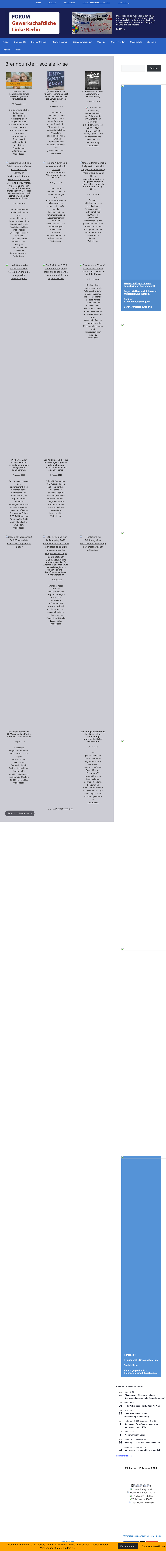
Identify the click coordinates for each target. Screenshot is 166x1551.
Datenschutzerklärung (153, 1546)
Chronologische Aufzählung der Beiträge (142, 1536)
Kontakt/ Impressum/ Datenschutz (96, 2)
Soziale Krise (131, 1365)
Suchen (125, 63)
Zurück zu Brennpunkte (20, 813)
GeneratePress (67, 1541)
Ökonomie (151, 42)
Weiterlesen (18, 154)
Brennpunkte (20, 42)
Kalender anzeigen (124, 1455)
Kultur (17, 49)
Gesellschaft (136, 42)
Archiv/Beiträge (124, 2)
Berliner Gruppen (39, 42)
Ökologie (101, 42)
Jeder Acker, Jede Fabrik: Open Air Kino (142, 1405)
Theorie (6, 49)
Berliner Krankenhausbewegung (137, 300)
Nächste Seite (65, 808)
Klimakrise (130, 1355)
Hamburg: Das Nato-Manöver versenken (142, 1442)
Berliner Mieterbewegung (138, 307)
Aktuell (6, 42)
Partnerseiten (69, 2)
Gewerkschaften (59, 42)
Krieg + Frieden (118, 42)
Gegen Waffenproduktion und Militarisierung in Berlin (140, 292)
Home (38, 2)
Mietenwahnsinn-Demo (135, 1434)
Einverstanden (127, 1546)
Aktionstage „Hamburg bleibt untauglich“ (143, 1450)
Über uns (52, 2)
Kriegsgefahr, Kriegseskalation (141, 1360)
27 (55, 808)
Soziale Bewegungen (82, 42)
